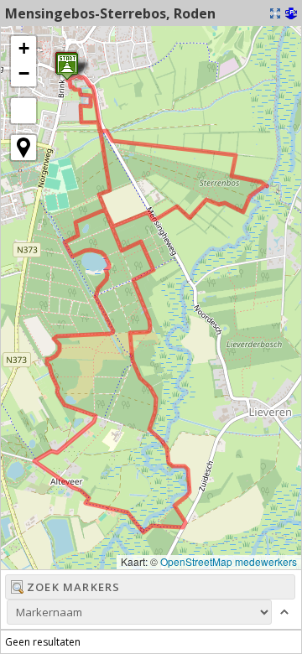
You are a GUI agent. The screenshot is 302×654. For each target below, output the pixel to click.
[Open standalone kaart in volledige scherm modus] (275, 13)
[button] (23, 48)
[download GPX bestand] (291, 13)
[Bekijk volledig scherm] (23, 110)
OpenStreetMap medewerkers (228, 561)
